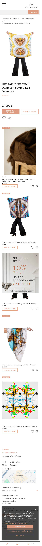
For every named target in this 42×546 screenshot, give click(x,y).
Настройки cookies (9, 501)
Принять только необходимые (20, 531)
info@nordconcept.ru (9, 453)
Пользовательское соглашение (13, 498)
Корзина (28, 544)
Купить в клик (29, 112)
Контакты (5, 449)
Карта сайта (6, 504)
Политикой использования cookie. (16, 523)
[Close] (35, 509)
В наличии (5, 96)
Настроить (20, 535)
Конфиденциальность (10, 496)
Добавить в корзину (11, 111)
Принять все (20, 526)
